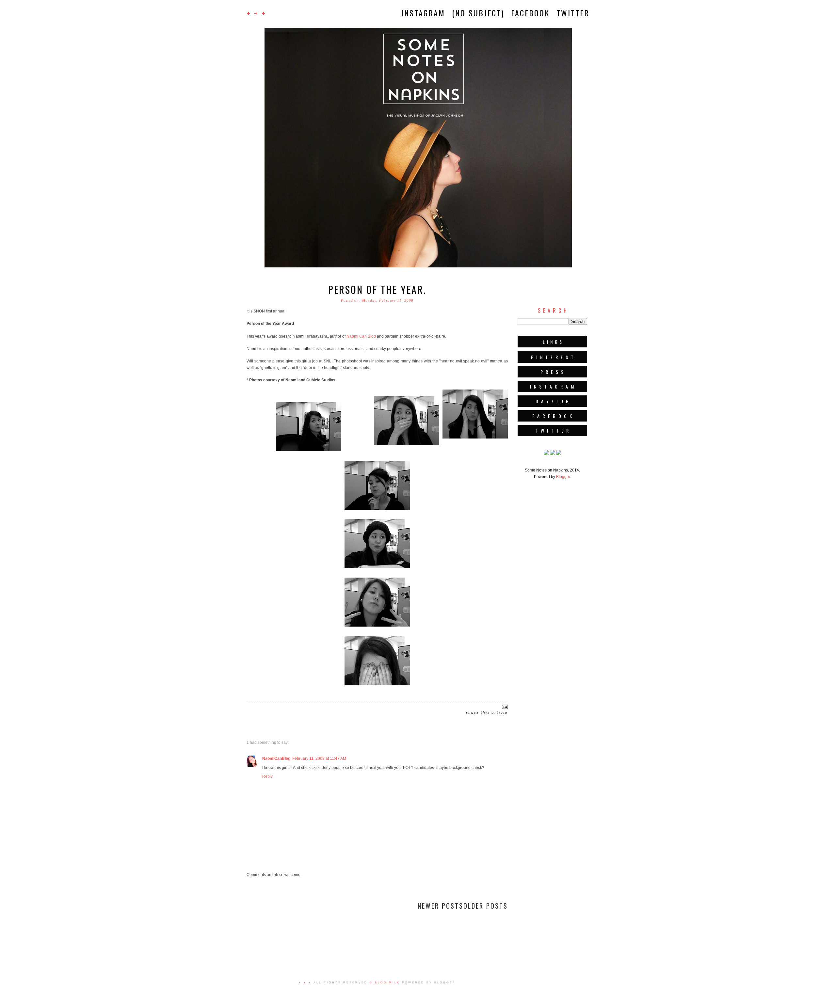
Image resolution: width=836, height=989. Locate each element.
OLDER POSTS (485, 906)
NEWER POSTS (440, 906)
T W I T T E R (553, 430)
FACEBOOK (530, 13)
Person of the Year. (377, 289)
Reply (267, 776)
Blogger (563, 476)
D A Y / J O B (553, 401)
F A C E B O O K (552, 415)
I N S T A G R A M (552, 386)
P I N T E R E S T (552, 357)
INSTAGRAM (423, 13)
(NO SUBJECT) (478, 13)
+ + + (256, 13)
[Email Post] (504, 706)
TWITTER (572, 13)
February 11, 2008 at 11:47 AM (319, 758)
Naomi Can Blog (361, 336)
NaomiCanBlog (276, 758)
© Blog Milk (385, 982)
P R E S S (552, 371)
